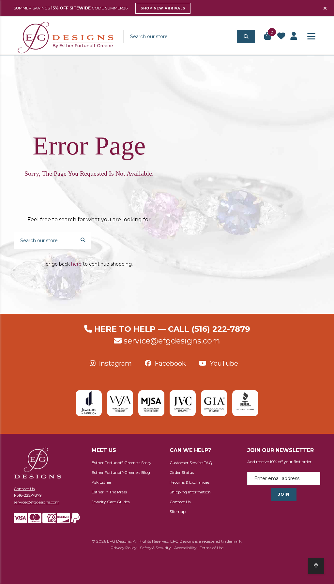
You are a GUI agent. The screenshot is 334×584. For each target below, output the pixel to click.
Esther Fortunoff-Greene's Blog (121, 472)
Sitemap (178, 511)
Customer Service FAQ (191, 462)
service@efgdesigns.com (172, 340)
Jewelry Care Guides (110, 501)
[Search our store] (246, 36)
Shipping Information (190, 491)
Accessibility (185, 547)
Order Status (182, 472)
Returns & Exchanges (189, 482)
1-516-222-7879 (28, 495)
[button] (268, 36)
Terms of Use (211, 547)
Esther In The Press (109, 491)
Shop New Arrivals (163, 8)
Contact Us (24, 488)
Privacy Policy (123, 547)
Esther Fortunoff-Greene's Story (121, 462)
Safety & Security (155, 547)
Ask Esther (102, 482)
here (76, 264)
